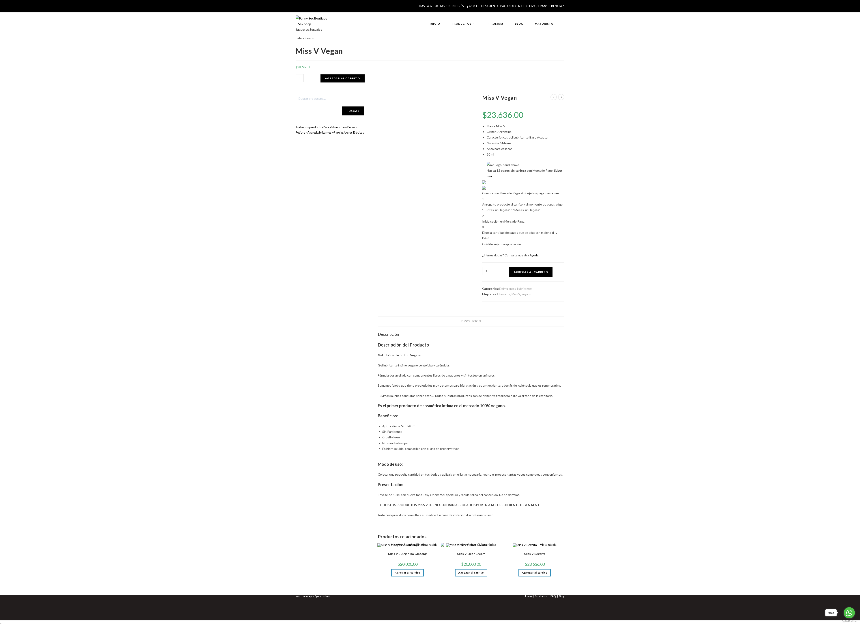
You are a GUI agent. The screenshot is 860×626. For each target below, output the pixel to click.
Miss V (516, 294)
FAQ (553, 596)
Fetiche (301, 132)
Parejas (338, 132)
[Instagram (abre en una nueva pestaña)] (306, 7)
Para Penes (348, 127)
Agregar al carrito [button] (407, 572)
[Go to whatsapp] (849, 612)
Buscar (353, 111)
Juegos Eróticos (353, 132)
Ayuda (534, 255)
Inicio (528, 596)
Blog (561, 596)
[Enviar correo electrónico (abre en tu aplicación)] (314, 7)
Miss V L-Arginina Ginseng (407, 554)
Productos (541, 596)
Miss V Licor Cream (471, 554)
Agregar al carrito (342, 78)
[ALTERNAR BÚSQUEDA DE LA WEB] (563, 24)
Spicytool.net (322, 596)
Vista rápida (548, 544)
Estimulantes (507, 288)
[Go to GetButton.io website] (849, 621)
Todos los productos (309, 127)
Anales (311, 132)
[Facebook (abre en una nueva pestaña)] (299, 7)
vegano (526, 294)
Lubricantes (524, 288)
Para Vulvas (331, 127)
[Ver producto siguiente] (561, 97)
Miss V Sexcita (535, 554)
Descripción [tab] (471, 321)
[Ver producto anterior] (553, 97)
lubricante (503, 294)
